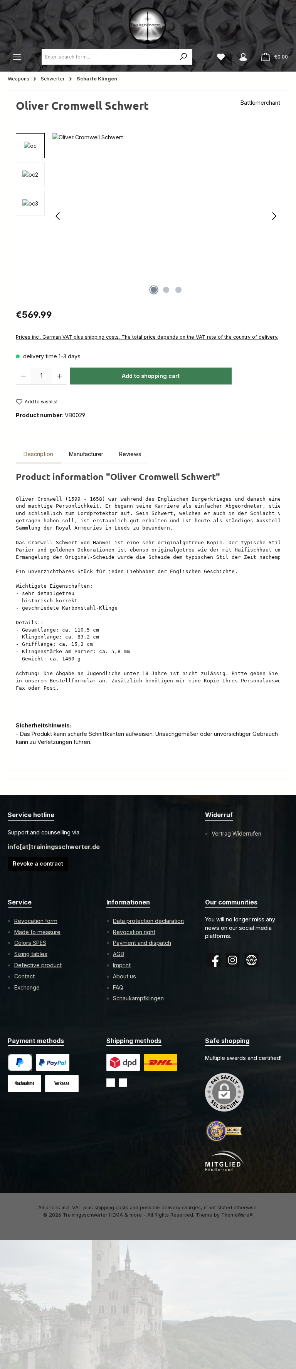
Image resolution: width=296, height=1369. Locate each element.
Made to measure (37, 932)
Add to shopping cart (151, 376)
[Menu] (17, 57)
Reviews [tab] (130, 454)
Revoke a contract (38, 863)
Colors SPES (30, 942)
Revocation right (134, 932)
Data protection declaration (148, 921)
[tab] (38, 454)
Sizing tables (30, 954)
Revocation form (35, 921)
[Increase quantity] (59, 376)
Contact (24, 976)
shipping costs (111, 1207)
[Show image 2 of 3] (166, 290)
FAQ (118, 987)
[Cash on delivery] (24, 1083)
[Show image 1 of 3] (154, 290)
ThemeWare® (237, 1215)
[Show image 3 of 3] (178, 290)
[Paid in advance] (62, 1083)
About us (124, 976)
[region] (148, 216)
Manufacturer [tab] (86, 454)
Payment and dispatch (142, 942)
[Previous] (58, 216)
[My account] (243, 57)
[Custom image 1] (52, 1062)
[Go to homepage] (148, 25)
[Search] (183, 57)
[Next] (274, 216)
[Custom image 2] (160, 1062)
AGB (118, 954)
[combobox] (108, 57)
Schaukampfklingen (138, 998)
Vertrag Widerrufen (236, 833)
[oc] (166, 216)
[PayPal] (20, 1062)
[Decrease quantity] (23, 376)
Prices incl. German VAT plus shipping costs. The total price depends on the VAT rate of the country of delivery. (147, 337)
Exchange (27, 987)
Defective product (38, 965)
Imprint (122, 965)
